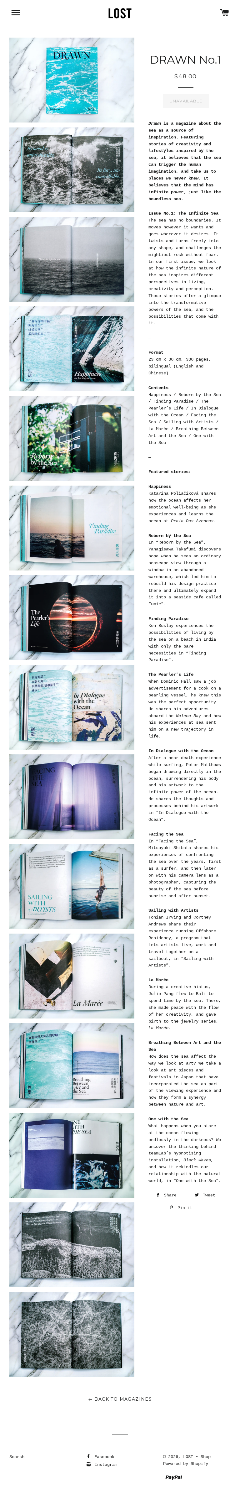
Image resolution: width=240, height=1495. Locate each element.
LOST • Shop (197, 1456)
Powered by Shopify (185, 1463)
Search (16, 1456)
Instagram (104, 1464)
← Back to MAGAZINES (120, 1399)
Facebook (103, 1456)
